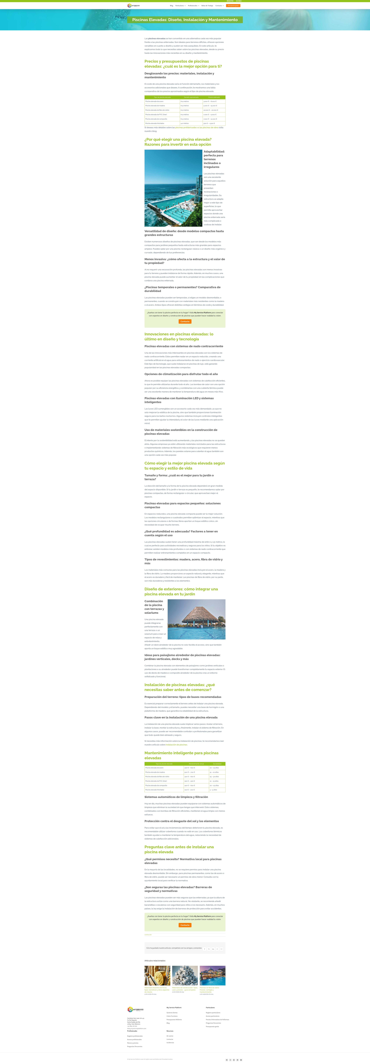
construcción (148, 934)
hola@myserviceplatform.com (136, 1028)
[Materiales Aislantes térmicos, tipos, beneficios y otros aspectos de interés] (157, 967)
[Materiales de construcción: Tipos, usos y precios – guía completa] (185, 967)
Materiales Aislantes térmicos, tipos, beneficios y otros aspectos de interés (157, 990)
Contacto (185, 321)
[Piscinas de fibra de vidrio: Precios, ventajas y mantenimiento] (212, 967)
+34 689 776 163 (132, 1026)
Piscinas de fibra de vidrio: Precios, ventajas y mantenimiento (209, 990)
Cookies (170, 1059)
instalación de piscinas (176, 744)
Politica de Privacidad (161, 1059)
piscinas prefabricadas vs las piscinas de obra (196, 127)
